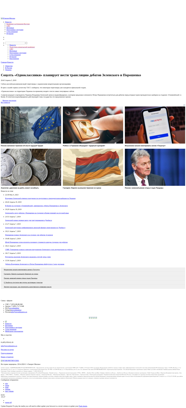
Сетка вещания (12, 32)
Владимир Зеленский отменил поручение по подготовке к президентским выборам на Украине (40, 198)
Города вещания (7, 353)
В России (8, 68)
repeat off (8, 402)
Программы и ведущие (14, 30)
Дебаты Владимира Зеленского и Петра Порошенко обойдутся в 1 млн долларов (34, 264)
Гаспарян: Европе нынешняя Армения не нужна (21, 274)
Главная (4, 62)
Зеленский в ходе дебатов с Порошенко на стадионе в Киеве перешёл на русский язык (37, 213)
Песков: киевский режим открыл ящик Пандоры (20, 278)
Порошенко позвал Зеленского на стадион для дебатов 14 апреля (29, 235)
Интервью (10, 28)
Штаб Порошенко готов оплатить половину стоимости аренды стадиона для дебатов (36, 242)
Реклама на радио (7, 350)
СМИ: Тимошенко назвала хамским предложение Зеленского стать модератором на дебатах (39, 249)
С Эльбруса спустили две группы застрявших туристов (23, 282)
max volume (9, 391)
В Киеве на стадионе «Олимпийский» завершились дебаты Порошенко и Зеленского (36, 206)
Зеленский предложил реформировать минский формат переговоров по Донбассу (35, 228)
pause (7, 385)
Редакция (9, 33)
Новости (8, 22)
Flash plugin (83, 406)
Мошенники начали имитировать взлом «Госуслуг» (22, 269)
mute (7, 387)
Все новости (5, 102)
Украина (8, 70)
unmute (7, 389)
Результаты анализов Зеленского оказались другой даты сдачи (28, 257)
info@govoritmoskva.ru (19, 312)
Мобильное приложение (14, 331)
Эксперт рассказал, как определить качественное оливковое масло (27, 287)
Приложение (14, 59)
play (6, 383)
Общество (9, 66)
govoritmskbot (14, 308)
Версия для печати (9, 100)
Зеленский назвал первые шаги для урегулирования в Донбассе (28, 220)
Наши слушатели (7, 357)
